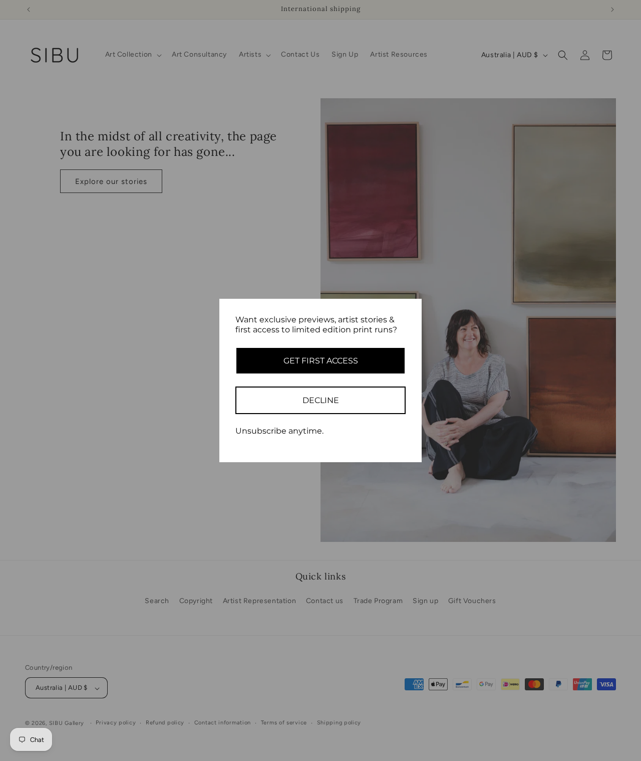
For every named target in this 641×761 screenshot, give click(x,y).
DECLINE (320, 400)
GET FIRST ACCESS (320, 360)
